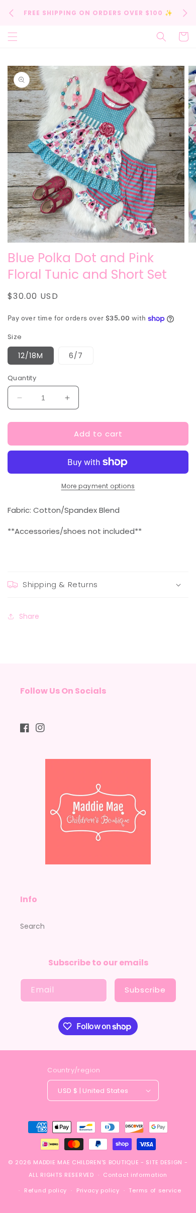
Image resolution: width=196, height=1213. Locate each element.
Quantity (22, 378)
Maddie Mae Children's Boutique (87, 1162)
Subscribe (145, 989)
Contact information (135, 1175)
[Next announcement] (185, 13)
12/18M (30, 356)
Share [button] (29, 616)
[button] (13, 37)
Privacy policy (98, 1190)
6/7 (76, 356)
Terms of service (155, 1190)
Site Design (164, 1162)
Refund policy (45, 1190)
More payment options (98, 486)
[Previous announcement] (11, 13)
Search (32, 926)
